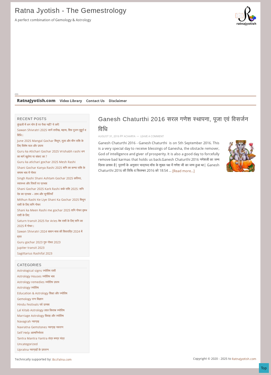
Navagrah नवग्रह (28, 321)
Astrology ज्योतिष (28, 287)
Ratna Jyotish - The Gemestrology (71, 10)
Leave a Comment (152, 136)
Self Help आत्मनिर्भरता (30, 333)
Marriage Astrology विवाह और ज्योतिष (40, 316)
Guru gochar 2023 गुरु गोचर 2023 (39, 242)
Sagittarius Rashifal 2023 (34, 253)
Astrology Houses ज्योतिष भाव (36, 276)
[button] (16, 94)
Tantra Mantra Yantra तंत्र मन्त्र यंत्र (41, 338)
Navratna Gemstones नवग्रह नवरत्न (40, 327)
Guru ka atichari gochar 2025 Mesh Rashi (46, 162)
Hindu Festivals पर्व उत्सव (33, 304)
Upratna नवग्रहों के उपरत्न (33, 349)
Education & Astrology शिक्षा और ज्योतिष (42, 293)
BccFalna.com (62, 359)
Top (264, 368)
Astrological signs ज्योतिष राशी (36, 270)
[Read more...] (183, 171)
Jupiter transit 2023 (30, 248)
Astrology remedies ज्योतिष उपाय (38, 282)
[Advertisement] (135, 58)
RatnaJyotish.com (244, 359)
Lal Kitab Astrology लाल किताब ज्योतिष (41, 310)
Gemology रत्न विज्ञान (30, 299)
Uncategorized (27, 344)
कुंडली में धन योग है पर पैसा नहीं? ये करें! (38, 124)
